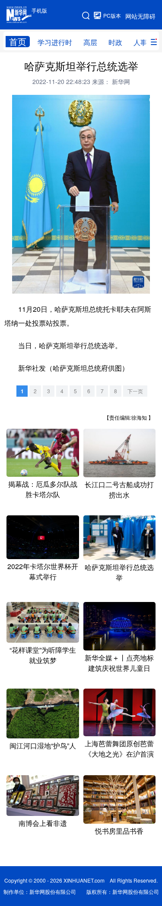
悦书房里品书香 (119, 831)
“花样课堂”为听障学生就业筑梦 (43, 655)
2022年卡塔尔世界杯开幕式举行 (42, 571)
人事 (140, 42)
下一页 (135, 391)
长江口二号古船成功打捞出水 (119, 489)
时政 (115, 42)
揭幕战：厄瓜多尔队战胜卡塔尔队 (42, 489)
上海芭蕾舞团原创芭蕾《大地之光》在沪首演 (119, 748)
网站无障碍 (140, 16)
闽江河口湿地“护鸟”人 (43, 746)
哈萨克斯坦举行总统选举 (119, 572)
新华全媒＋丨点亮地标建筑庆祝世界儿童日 (119, 663)
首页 (17, 41)
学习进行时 (55, 42)
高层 (90, 42)
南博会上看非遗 (43, 823)
